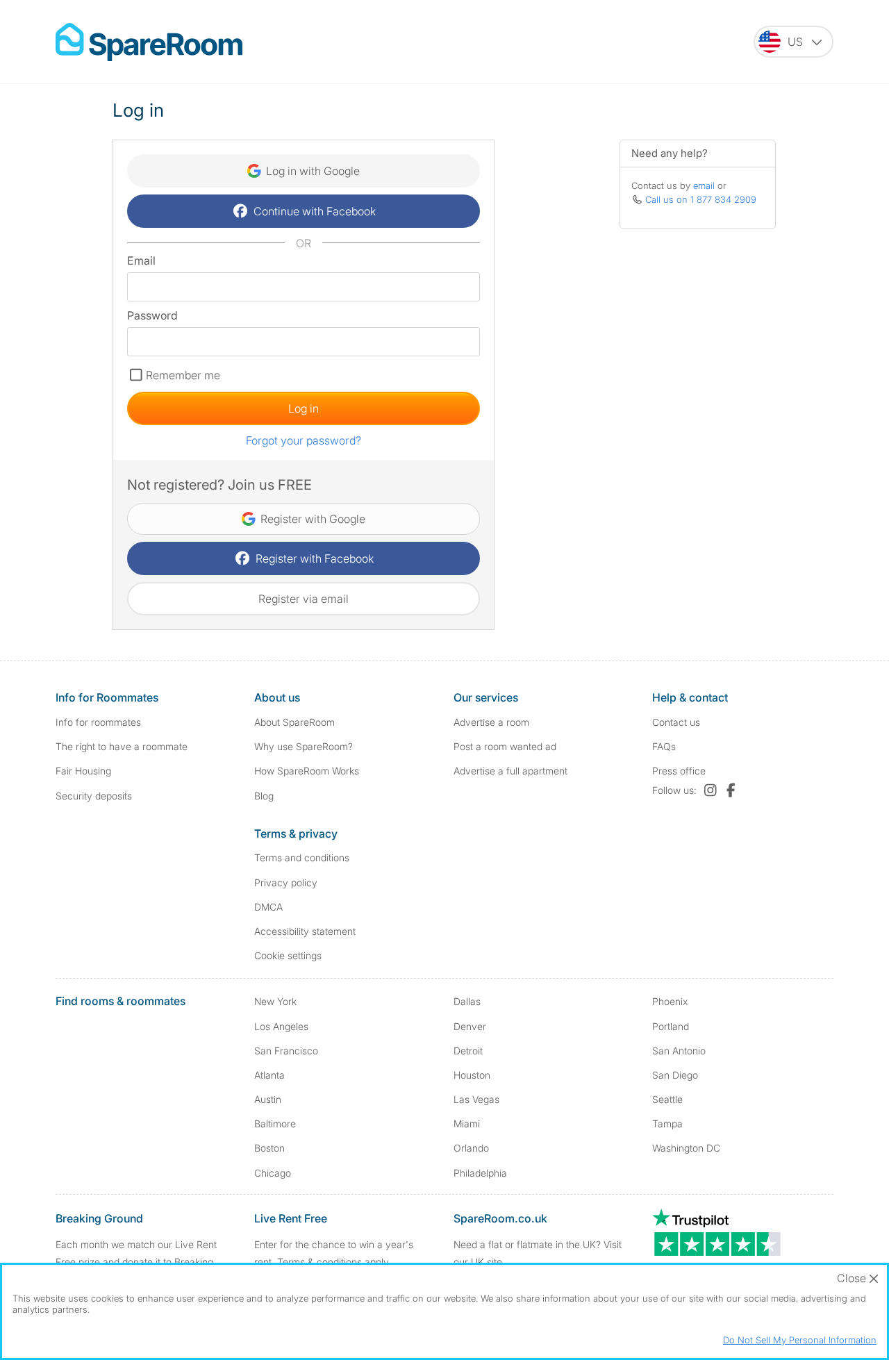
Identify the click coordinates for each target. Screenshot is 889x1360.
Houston (472, 1075)
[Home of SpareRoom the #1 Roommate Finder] (149, 42)
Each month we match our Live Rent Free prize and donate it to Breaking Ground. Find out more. (136, 1261)
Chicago (272, 1173)
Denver (470, 1026)
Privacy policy (285, 882)
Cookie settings (288, 955)
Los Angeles (281, 1026)
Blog (264, 796)
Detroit (468, 1050)
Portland (670, 1026)
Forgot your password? (303, 440)
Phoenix (670, 1001)
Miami (467, 1123)
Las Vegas (476, 1099)
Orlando (471, 1148)
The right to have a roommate (122, 746)
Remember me (183, 375)
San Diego (675, 1075)
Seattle (667, 1099)
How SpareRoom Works (306, 771)
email (704, 185)
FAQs (664, 746)
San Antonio (679, 1050)
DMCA (268, 907)
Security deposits (94, 796)
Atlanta (269, 1075)
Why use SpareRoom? (303, 746)
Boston (269, 1148)
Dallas (467, 1001)
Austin (267, 1099)
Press (679, 771)
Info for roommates (98, 722)
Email (141, 260)
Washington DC (686, 1148)
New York (275, 1001)
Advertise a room (491, 722)
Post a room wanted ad (505, 746)
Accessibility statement (305, 931)
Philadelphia (480, 1173)
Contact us (676, 722)
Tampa (667, 1123)
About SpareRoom (294, 722)
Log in (303, 408)
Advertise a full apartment (510, 771)
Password (152, 315)
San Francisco (286, 1050)
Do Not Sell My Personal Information (799, 1339)
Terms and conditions (301, 857)
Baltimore (275, 1123)
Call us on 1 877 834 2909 (700, 199)
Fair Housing (83, 771)
